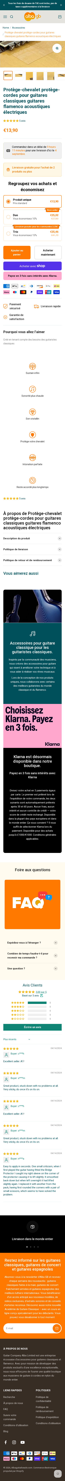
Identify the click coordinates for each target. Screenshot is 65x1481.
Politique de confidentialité (43, 1399)
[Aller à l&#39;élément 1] (8, 75)
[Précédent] (3, 5)
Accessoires (18, 27)
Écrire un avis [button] (32, 1027)
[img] (10, 1048)
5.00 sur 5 (41, 992)
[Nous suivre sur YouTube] (22, 1442)
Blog (5, 1431)
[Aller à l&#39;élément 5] (50, 75)
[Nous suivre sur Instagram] (14, 1442)
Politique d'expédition (47, 1417)
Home (6, 27)
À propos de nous (13, 1403)
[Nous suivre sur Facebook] (5, 1442)
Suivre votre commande (9, 1417)
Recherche (9, 1397)
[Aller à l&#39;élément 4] (40, 75)
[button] (11, 120)
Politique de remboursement (45, 1409)
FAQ (5, 1409)
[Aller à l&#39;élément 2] (18, 75)
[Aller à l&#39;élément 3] (29, 75)
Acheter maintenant (48, 252)
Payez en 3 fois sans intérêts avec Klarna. (32, 275)
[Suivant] (61, 5)
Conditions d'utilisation (15, 1425)
